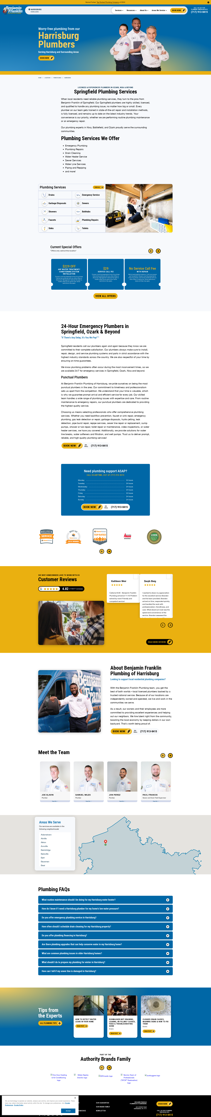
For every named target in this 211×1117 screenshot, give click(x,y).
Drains (111, 1029)
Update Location (35, 11)
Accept (68, 1111)
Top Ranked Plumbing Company (108, 2)
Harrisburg (67, 77)
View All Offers (105, 296)
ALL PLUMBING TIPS (48, 1023)
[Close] (75, 1097)
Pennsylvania (57, 77)
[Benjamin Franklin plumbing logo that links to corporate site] (12, 10)
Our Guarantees (102, 1103)
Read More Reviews (157, 642)
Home (39, 77)
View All (97, 187)
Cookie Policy (18, 1105)
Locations (48, 77)
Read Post (80, 1026)
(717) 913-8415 (199, 12)
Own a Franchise (79, 1111)
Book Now (176, 10)
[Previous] (150, 251)
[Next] (158, 251)
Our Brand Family (103, 1107)
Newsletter (101, 1111)
